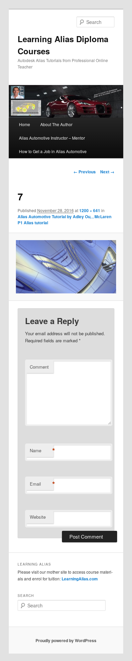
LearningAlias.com (80, 579)
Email (41, 484)
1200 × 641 (89, 210)
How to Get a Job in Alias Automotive (53, 151)
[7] (66, 266)
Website (38, 517)
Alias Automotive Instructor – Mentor (52, 138)
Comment (39, 367)
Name (41, 450)
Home (24, 124)
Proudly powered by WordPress (66, 640)
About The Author (56, 124)
